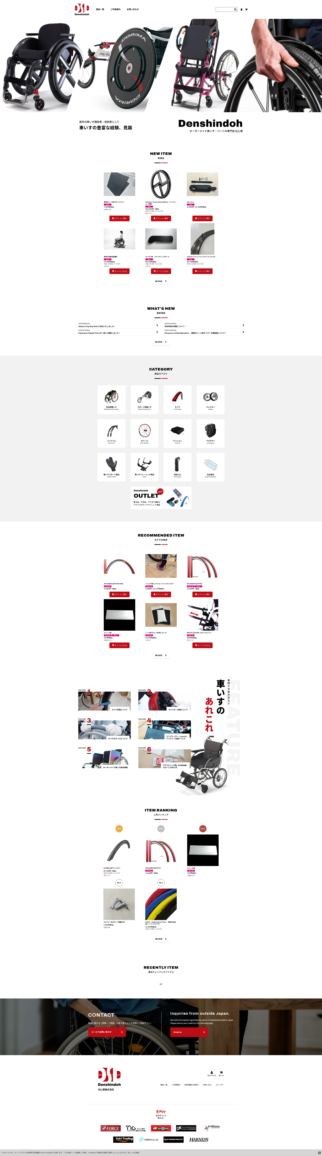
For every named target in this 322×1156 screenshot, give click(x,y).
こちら (136, 1153)
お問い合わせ (133, 9)
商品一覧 (100, 9)
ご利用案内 (115, 9)
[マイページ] (242, 9)
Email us (177, 1032)
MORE (159, 281)
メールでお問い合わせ (101, 1032)
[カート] (246, 9)
